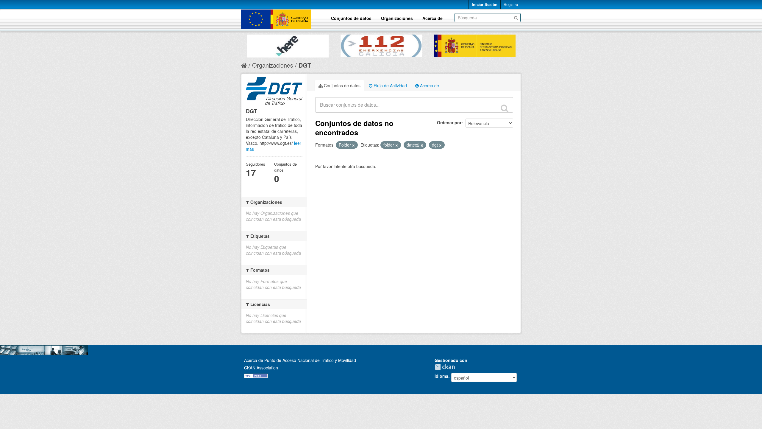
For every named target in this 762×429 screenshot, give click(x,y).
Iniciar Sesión (484, 4)
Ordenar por (449, 122)
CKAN (446, 367)
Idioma (441, 376)
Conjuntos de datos (351, 18)
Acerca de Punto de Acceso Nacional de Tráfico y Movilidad (300, 360)
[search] (504, 108)
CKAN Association (261, 368)
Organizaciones (397, 18)
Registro (511, 4)
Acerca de (432, 18)
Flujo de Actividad (389, 85)
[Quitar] (353, 145)
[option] (288, 44)
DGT (305, 65)
